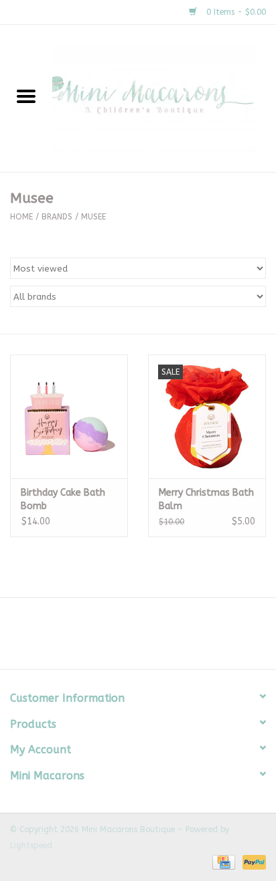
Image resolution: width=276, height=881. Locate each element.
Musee (93, 216)
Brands (57, 216)
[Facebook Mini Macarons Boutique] (126, 638)
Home (21, 216)
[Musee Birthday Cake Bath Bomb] (69, 416)
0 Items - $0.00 (235, 12)
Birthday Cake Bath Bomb (63, 499)
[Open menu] (26, 95)
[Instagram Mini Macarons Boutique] (150, 638)
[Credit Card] (223, 862)
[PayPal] (252, 862)
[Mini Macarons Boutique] (164, 98)
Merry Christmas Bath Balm (206, 499)
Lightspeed (31, 845)
